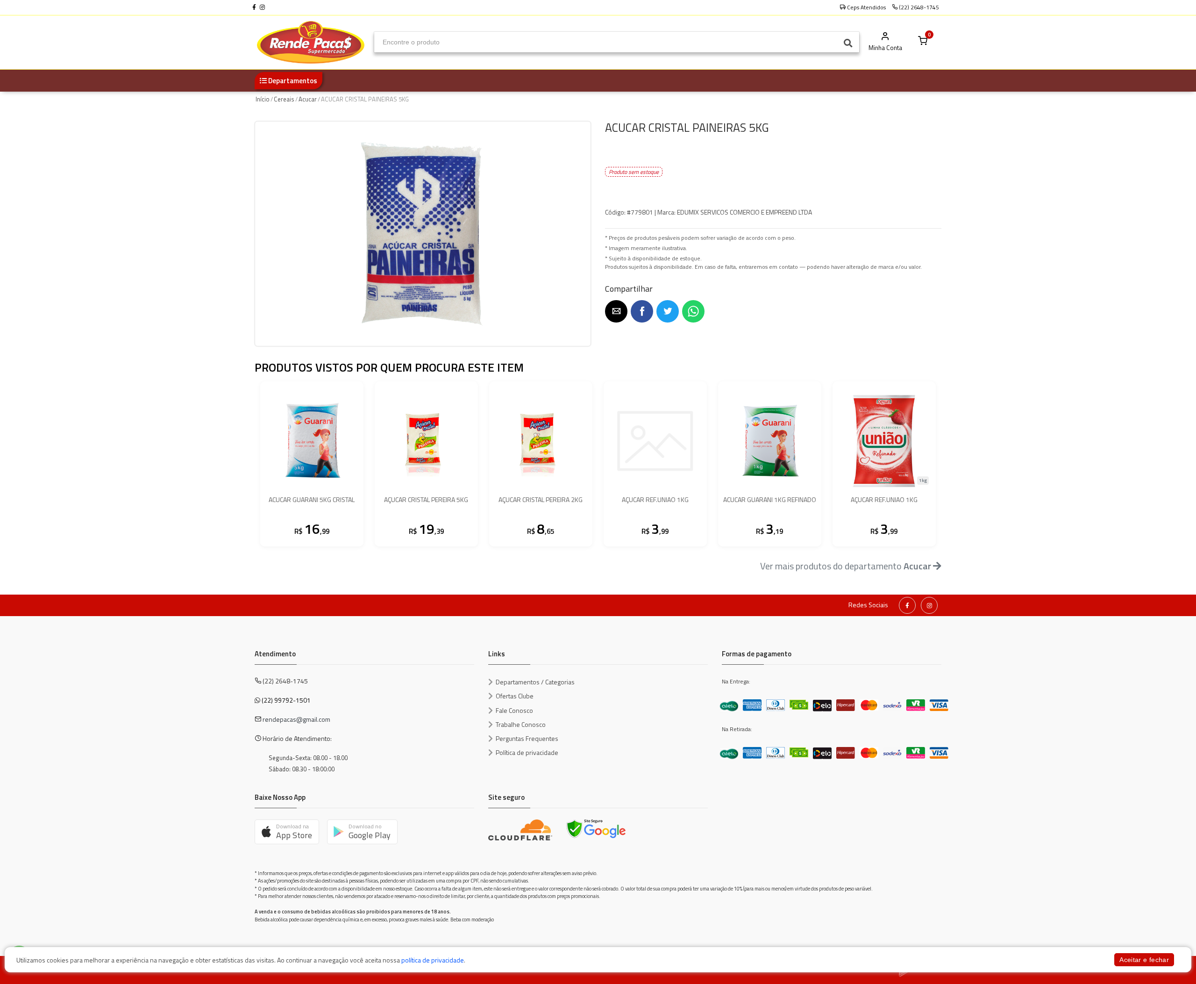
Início (263, 99)
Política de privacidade (527, 752)
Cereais (284, 99)
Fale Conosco (514, 710)
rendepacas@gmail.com (296, 719)
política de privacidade (432, 960)
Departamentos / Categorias (535, 682)
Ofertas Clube (515, 696)
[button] (616, 311)
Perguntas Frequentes (527, 738)
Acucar (308, 99)
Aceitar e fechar (1144, 959)
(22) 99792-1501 (286, 700)
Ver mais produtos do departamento (845, 566)
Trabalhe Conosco (521, 724)
